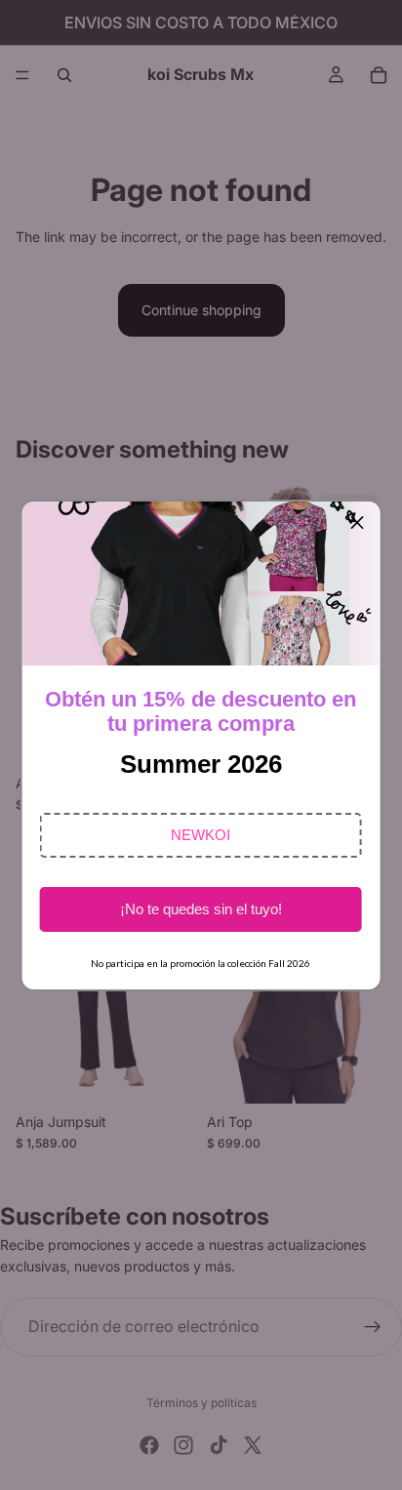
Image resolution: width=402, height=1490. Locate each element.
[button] (201, 835)
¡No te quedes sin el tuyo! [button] (201, 909)
